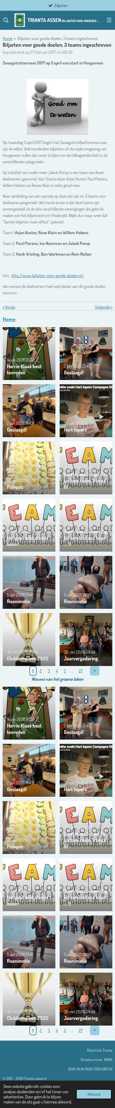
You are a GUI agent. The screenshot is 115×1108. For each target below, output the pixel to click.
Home (7, 38)
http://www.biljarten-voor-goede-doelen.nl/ (47, 275)
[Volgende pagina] (94, 671)
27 (81, 671)
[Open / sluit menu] (109, 20)
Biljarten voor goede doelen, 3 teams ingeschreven (57, 38)
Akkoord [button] (93, 1094)
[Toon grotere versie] (57, 107)
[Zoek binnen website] (6, 20)
